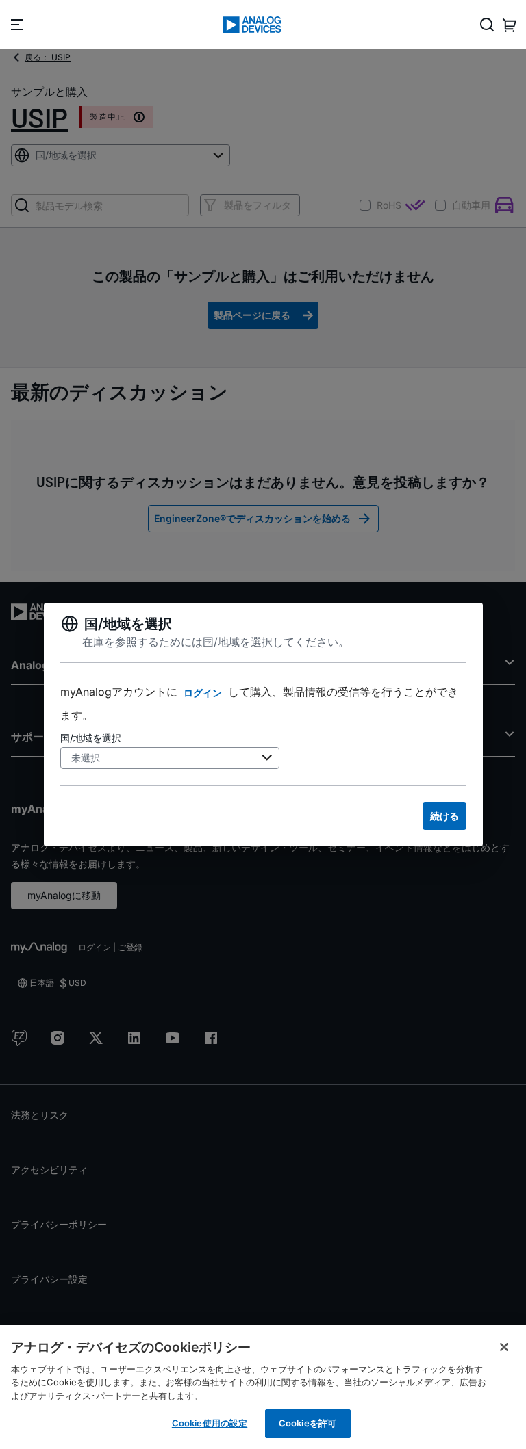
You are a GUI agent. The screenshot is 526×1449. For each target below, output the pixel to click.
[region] (263, 1387)
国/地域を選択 (90, 738)
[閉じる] (504, 1347)
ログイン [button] (203, 693)
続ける (444, 816)
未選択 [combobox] (85, 757)
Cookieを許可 (307, 1423)
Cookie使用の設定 (209, 1423)
